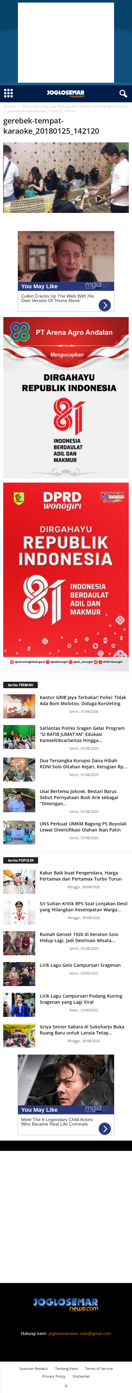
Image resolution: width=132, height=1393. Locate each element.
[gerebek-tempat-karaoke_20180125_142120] (66, 177)
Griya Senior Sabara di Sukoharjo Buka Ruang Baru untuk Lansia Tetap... (82, 1030)
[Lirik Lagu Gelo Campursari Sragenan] (19, 974)
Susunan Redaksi (34, 1368)
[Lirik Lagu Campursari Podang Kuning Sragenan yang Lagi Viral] (19, 1005)
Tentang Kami (66, 1368)
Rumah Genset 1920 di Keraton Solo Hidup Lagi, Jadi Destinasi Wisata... (79, 937)
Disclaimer (81, 1376)
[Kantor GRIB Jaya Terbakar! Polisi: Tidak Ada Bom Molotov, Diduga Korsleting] (19, 706)
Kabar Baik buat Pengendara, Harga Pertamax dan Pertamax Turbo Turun (81, 876)
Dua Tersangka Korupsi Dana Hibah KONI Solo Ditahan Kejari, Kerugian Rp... (83, 763)
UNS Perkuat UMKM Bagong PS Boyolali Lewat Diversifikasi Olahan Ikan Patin (83, 827)
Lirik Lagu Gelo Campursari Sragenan (80, 965)
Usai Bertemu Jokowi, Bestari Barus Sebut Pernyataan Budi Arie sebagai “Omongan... (79, 797)
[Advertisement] (66, 43)
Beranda (9, 106)
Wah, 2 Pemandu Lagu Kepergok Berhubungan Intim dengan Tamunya (75, 106)
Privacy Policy (53, 1376)
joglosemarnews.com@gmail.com (80, 1333)
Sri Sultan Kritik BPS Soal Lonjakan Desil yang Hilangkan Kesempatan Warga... (84, 906)
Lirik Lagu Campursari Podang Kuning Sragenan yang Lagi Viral (81, 999)
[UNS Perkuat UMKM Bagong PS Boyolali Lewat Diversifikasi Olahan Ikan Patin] (19, 833)
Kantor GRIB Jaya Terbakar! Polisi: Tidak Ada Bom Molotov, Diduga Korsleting (83, 700)
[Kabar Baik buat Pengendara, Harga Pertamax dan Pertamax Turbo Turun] (19, 882)
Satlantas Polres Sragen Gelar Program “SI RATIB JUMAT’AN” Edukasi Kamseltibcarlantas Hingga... (82, 734)
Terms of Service (99, 1368)
